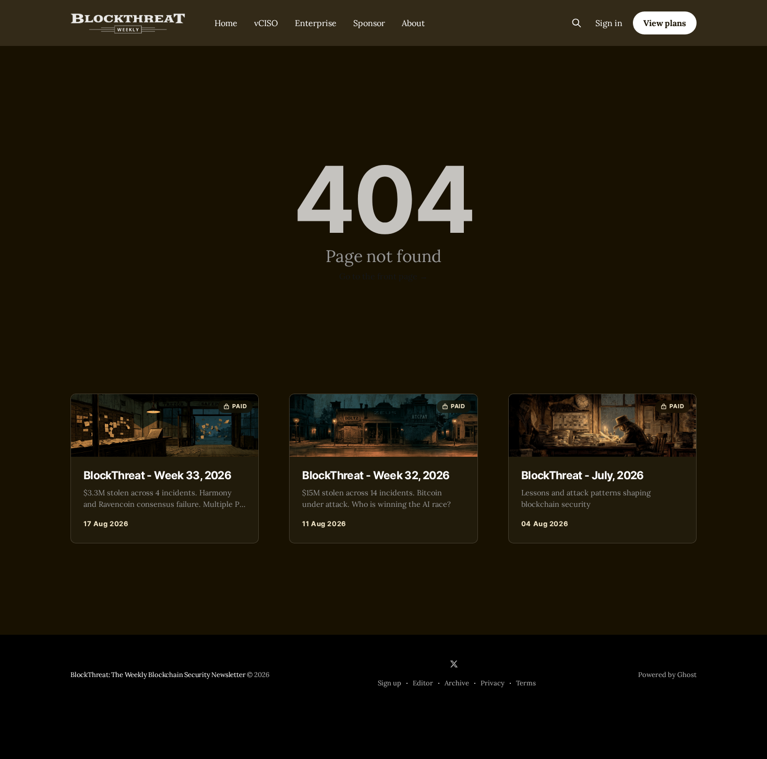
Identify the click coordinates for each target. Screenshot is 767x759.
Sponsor (369, 23)
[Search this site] (576, 23)
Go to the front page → (383, 276)
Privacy (493, 683)
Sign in (608, 23)
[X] (454, 664)
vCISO (266, 23)
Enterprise (316, 23)
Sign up (389, 683)
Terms (526, 683)
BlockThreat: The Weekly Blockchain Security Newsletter (157, 674)
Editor (423, 683)
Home (225, 23)
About (413, 23)
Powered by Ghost (667, 674)
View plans (664, 23)
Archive (457, 683)
